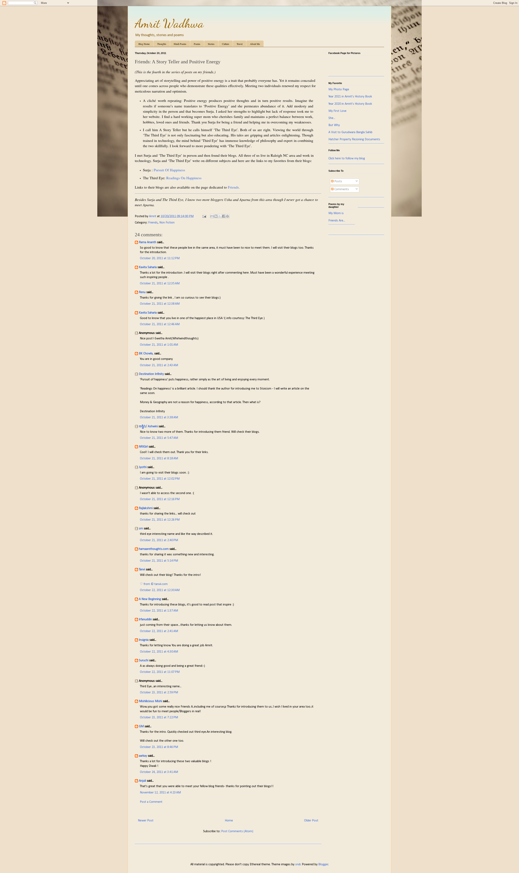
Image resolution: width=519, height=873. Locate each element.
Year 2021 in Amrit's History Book (350, 96)
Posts (337, 181)
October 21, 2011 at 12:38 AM (160, 303)
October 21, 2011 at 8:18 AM (159, 458)
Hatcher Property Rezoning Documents (354, 139)
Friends (153, 222)
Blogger (323, 864)
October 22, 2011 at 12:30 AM (160, 590)
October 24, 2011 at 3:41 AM (159, 772)
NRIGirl (143, 446)
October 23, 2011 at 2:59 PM (159, 692)
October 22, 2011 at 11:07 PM (160, 672)
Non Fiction (167, 222)
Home (229, 820)
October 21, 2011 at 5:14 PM (159, 560)
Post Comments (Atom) (237, 831)
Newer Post (145, 820)
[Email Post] (204, 216)
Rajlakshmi (146, 508)
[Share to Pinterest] (227, 216)
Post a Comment (151, 802)
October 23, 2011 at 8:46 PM (159, 747)
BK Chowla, (146, 353)
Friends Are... (336, 220)
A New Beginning (150, 599)
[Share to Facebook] (224, 216)
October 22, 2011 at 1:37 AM (159, 610)
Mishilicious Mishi (150, 701)
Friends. (234, 187)
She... (331, 118)
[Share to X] (220, 216)
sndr (298, 864)
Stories (211, 43)
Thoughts (161, 43)
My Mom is (336, 213)
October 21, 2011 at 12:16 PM (160, 499)
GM (141, 726)
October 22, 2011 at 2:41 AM (159, 631)
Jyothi (143, 467)
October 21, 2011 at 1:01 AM (159, 344)
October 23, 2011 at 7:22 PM (159, 717)
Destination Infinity (151, 374)
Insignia (144, 640)
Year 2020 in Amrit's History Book (350, 104)
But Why (334, 125)
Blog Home (144, 43)
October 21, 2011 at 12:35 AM (160, 283)
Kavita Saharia (148, 267)
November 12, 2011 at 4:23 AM (160, 792)
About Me (255, 43)
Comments (341, 189)
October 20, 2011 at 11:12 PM (160, 258)
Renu (142, 292)
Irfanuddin (145, 619)
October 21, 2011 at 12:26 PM (160, 519)
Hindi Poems (180, 43)
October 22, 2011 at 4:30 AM (159, 651)
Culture (225, 43)
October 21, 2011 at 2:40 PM (159, 540)
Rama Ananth (147, 242)
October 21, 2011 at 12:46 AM (160, 324)
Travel (239, 43)
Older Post (311, 820)
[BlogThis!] (216, 216)
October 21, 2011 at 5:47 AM (159, 438)
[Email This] (212, 216)
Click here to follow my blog (346, 158)
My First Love (337, 111)
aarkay (143, 756)
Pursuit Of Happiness (169, 169)
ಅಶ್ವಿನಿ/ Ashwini (148, 426)
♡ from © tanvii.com (154, 584)
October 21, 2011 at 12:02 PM (160, 478)
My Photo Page (338, 89)
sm (141, 528)
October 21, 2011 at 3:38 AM (159, 417)
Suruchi (143, 660)
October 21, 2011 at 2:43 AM (159, 365)
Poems (197, 43)
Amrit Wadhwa (169, 23)
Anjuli (142, 780)
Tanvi (142, 569)
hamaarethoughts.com (154, 549)
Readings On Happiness (184, 177)
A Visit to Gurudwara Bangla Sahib (350, 132)
